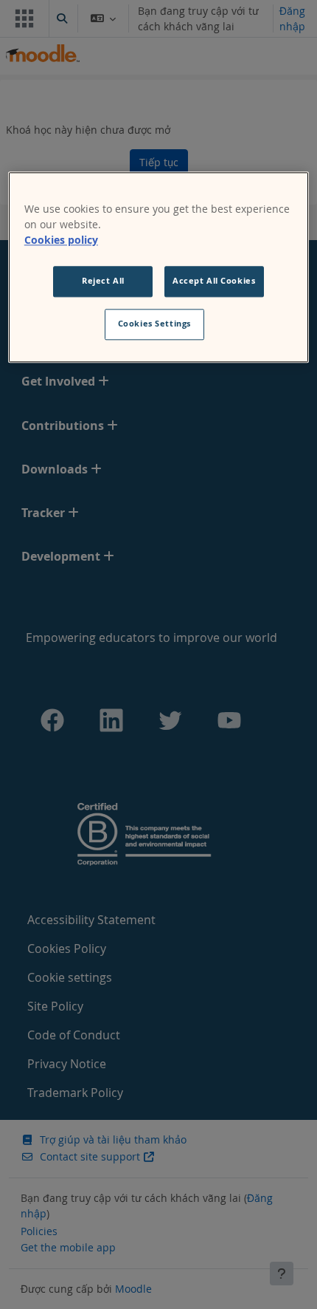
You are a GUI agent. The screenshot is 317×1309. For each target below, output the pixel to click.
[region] (159, 267)
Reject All (103, 281)
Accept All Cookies (214, 281)
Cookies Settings (154, 323)
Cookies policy (61, 240)
